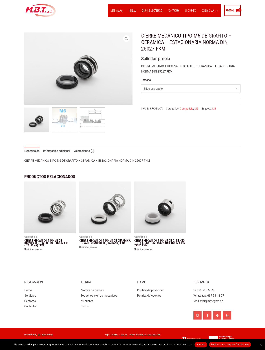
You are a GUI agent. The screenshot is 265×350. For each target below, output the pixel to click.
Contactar (30, 306)
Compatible (186, 108)
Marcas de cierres (92, 290)
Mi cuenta (87, 301)
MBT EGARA (117, 10)
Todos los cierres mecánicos (99, 295)
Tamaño (146, 80)
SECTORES (190, 10)
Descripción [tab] (31, 151)
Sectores (30, 301)
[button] (126, 38)
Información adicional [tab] (56, 151)
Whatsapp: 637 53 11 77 (208, 295)
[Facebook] (207, 315)
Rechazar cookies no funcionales (230, 344)
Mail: (208, 301)
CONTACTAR (208, 10)
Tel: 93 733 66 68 (204, 290)
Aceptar (201, 344)
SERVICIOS (173, 10)
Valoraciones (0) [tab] (84, 151)
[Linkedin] (227, 315)
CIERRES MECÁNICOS (152, 10)
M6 (196, 108)
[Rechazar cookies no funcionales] (260, 344)
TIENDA (132, 10)
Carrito (85, 306)
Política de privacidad (150, 290)
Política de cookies (149, 295)
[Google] (217, 315)
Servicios (30, 295)
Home (28, 290)
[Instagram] (197, 315)
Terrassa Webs (45, 334)
